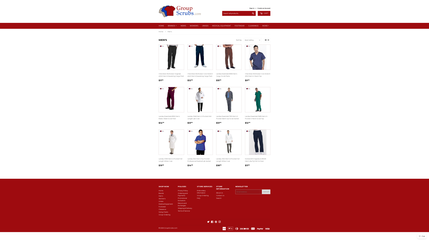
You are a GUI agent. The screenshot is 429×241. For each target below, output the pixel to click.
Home (161, 26)
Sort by (239, 40)
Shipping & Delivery (185, 208)
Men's (183, 26)
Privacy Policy (183, 190)
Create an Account (263, 8)
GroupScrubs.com (170, 228)
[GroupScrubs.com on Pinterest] (216, 222)
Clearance (253, 26)
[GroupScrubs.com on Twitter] (208, 222)
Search (218, 198)
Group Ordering (164, 215)
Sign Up (266, 192)
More (265, 26)
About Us (219, 193)
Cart (265, 13)
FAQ (198, 198)
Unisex (205, 26)
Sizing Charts (163, 212)
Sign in (251, 8)
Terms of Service (184, 211)
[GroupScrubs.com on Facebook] (212, 222)
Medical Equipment (221, 26)
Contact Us (220, 195)
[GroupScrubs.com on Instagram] (220, 222)
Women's (194, 26)
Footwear (239, 26)
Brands (172, 26)
